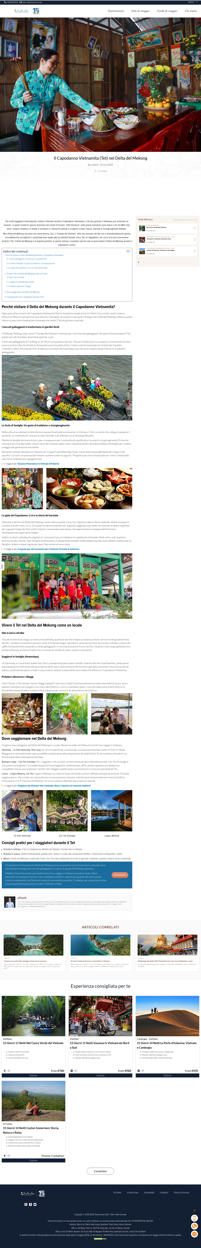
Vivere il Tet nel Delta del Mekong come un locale (27, 273)
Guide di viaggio (167, 11)
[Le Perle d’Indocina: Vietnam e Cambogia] (167, 1015)
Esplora (33, 1075)
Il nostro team (132, 1192)
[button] (2, 566)
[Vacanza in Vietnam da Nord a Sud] (100, 1015)
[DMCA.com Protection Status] (100, 1238)
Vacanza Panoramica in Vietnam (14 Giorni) (38, 463)
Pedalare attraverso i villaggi (20, 286)
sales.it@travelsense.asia (32, 2)
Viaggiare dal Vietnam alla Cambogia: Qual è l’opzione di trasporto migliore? (54, 785)
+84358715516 (12, 2)
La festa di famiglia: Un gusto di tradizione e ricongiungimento (32, 263)
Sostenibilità (149, 1192)
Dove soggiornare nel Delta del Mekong (23, 292)
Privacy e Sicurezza (181, 1192)
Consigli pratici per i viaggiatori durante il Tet (25, 297)
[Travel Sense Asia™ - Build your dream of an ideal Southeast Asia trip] (27, 11)
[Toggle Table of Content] (127, 251)
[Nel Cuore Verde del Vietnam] (33, 1015)
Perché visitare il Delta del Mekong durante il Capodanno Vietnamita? (35, 255)
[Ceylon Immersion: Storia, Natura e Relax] (33, 1100)
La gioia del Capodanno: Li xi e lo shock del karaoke (28, 268)
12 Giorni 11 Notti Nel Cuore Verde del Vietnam (33, 1043)
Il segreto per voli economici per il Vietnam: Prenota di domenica (48, 549)
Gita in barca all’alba (16, 277)
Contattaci (164, 1192)
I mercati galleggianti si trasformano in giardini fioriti (28, 259)
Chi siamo (191, 11)
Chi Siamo (117, 1192)
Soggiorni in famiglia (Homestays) (22, 282)
